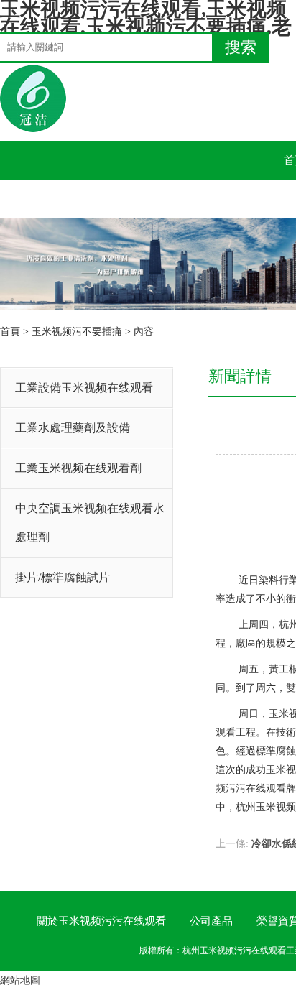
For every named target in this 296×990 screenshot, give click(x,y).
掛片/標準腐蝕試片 (62, 577)
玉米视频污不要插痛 (77, 331)
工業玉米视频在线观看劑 (78, 468)
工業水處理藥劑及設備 (72, 428)
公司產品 (211, 921)
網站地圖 (20, 980)
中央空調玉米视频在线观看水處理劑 (90, 522)
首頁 (10, 331)
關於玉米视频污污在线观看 (101, 921)
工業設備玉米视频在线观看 (84, 387)
